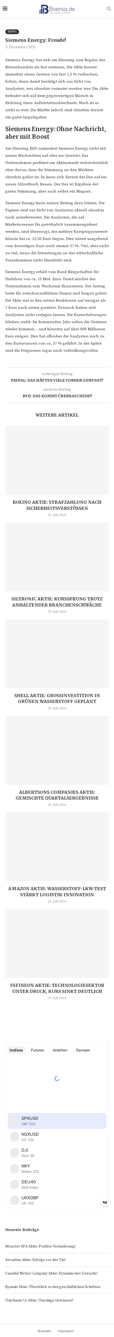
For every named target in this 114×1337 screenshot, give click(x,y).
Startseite (44, 1331)
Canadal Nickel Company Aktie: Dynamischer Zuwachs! (51, 1273)
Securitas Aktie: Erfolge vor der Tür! (35, 1260)
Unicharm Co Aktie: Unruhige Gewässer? (39, 1300)
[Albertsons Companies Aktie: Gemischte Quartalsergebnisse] (57, 750)
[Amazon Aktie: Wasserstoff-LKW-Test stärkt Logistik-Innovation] (57, 846)
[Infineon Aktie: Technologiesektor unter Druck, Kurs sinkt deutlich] (57, 943)
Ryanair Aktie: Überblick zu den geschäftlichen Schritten (52, 1287)
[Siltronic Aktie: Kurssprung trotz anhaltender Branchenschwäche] (57, 557)
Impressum (66, 1331)
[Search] (108, 9)
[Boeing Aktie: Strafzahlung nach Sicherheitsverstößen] (57, 460)
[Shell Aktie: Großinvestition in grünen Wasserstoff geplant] (57, 653)
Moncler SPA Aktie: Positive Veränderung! (40, 1246)
